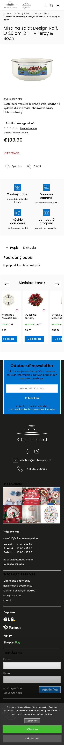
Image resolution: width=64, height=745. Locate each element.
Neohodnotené (28, 128)
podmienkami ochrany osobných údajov (32, 409)
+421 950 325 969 (36, 469)
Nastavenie (32, 720)
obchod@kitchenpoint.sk (36, 460)
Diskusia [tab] (29, 247)
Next (58, 283)
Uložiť (11, 176)
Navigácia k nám (13, 595)
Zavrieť (52, 175)
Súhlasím (32, 729)
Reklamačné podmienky (17, 585)
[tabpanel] (35, 317)
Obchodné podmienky (16, 580)
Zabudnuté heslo (12, 692)
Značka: (16, 132)
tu (50, 714)
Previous (7, 283)
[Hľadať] (45, 5)
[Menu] (58, 5)
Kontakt (8, 600)
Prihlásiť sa (32, 398)
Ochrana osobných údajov (19, 590)
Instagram (36, 451)
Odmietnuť (32, 738)
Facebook (27, 451)
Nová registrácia (12, 688)
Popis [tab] (14, 247)
